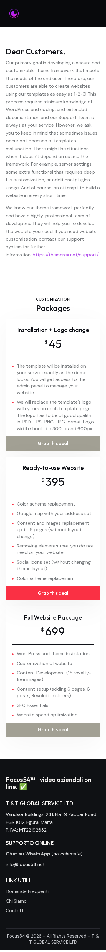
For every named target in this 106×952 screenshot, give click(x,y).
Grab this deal (53, 443)
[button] (96, 13)
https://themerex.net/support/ (66, 255)
